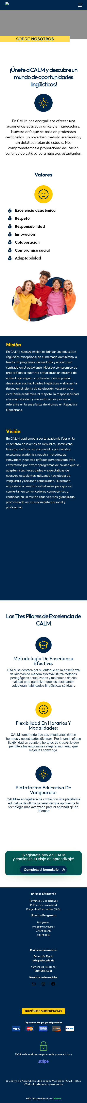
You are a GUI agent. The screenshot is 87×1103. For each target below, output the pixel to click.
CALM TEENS (43, 930)
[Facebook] (53, 985)
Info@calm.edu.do (43, 960)
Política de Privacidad (43, 904)
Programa (43, 922)
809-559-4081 (43, 970)
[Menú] (80, 5)
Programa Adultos (43, 926)
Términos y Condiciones (43, 900)
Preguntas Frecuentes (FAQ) (43, 909)
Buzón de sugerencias (43, 1011)
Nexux (57, 1098)
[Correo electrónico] (33, 985)
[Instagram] (43, 985)
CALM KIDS (43, 935)
